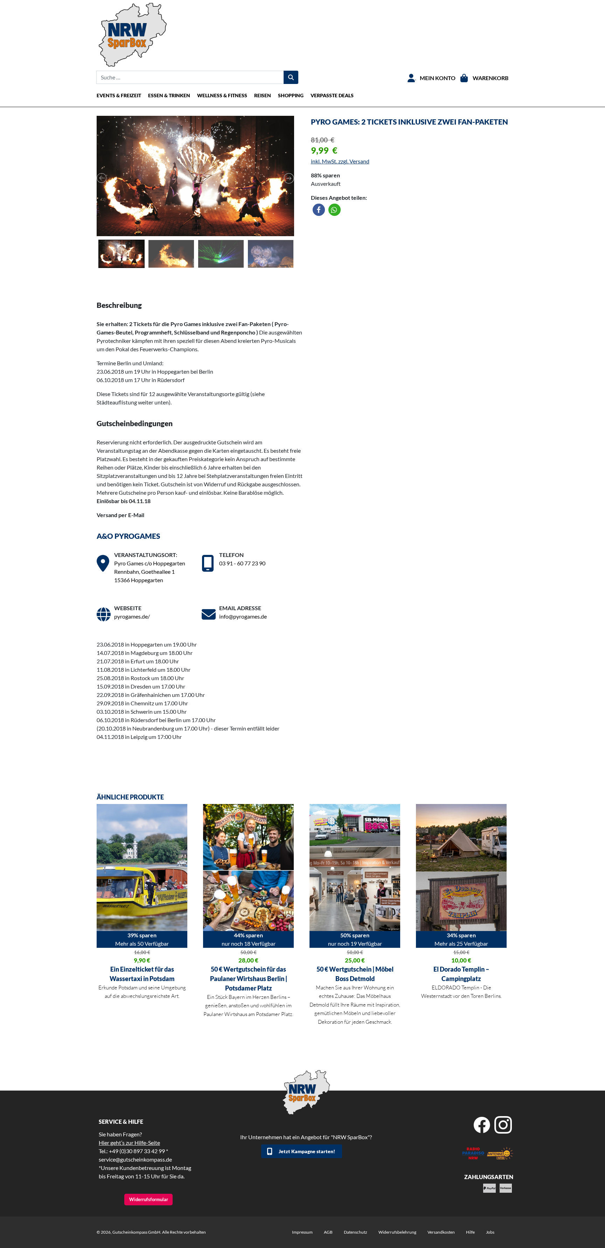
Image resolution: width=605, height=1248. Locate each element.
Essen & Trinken (169, 95)
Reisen (262, 95)
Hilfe (470, 1232)
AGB (328, 1232)
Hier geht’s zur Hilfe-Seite (129, 1142)
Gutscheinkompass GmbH (136, 1232)
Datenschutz (355, 1232)
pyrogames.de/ (132, 616)
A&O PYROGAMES (128, 535)
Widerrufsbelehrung (397, 1232)
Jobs (490, 1232)
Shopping (291, 95)
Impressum (302, 1232)
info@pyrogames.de (243, 616)
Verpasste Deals (332, 95)
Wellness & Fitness (222, 95)
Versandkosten (441, 1232)
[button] (319, 210)
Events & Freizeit (119, 95)
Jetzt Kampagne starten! (307, 1151)
